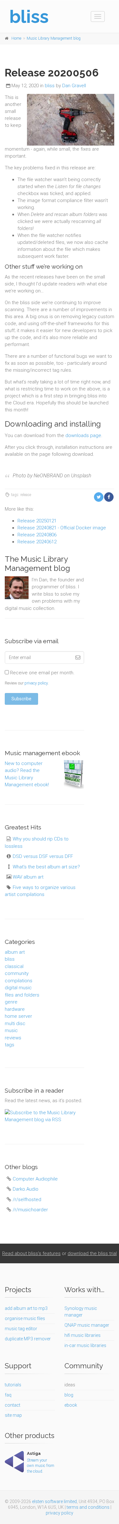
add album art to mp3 (26, 1308)
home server (18, 1016)
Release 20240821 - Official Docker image (61, 528)
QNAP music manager (86, 1325)
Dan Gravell (74, 85)
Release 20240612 (36, 542)
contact (12, 1405)
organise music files (25, 1318)
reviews (13, 1038)
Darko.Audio (25, 1189)
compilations (18, 981)
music (11, 1030)
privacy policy (36, 683)
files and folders (22, 995)
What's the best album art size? (46, 867)
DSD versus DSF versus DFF (43, 856)
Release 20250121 (36, 521)
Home (16, 38)
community (17, 973)
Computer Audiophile (35, 1179)
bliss (50, 85)
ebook (70, 1405)
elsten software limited (54, 1501)
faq (8, 1394)
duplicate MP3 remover (28, 1338)
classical (14, 966)
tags (9, 1045)
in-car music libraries (85, 1345)
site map (13, 1415)
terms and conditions (88, 1507)
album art (15, 952)
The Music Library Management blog (37, 563)
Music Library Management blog (54, 38)
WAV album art (28, 877)
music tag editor (21, 1328)
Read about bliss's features (31, 1253)
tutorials (13, 1384)
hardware (15, 1009)
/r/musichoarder (30, 1210)
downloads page (83, 435)
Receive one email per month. (42, 673)
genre (11, 1002)
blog (68, 1394)
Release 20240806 (36, 535)
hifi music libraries (82, 1335)
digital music (18, 988)
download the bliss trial (92, 1253)
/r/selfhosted (27, 1199)
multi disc (15, 1023)
